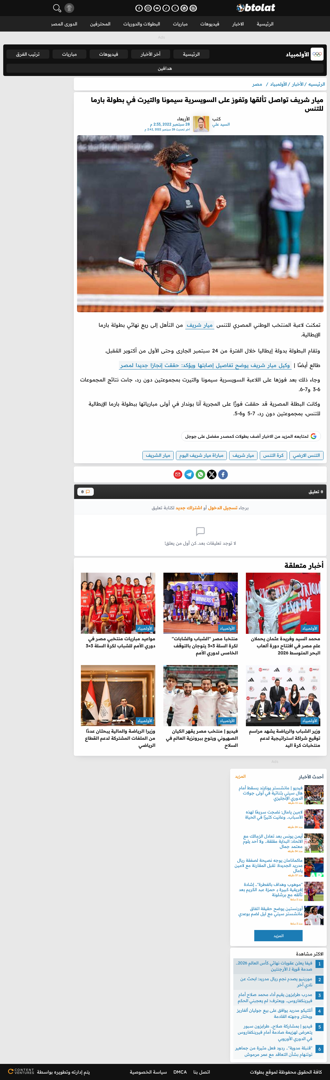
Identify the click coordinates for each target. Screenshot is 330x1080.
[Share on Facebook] (223, 474)
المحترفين (100, 24)
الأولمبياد (309, 628)
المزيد (240, 776)
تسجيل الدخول (223, 507)
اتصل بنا (201, 1072)
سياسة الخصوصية (148, 1072)
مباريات (180, 24)
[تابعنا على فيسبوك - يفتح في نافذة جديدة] (139, 8)
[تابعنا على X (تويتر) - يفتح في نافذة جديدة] (175, 8)
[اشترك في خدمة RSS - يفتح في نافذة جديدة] (193, 8)
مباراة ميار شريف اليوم (201, 455)
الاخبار (238, 24)
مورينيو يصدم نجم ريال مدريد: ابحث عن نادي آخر (276, 982)
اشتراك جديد (189, 507)
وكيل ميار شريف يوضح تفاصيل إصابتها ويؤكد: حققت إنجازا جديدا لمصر (205, 365)
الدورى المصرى (62, 24)
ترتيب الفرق (28, 54)
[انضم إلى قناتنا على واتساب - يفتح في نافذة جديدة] (184, 8)
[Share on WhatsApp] (200, 474)
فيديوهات (209, 24)
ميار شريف (200, 325)
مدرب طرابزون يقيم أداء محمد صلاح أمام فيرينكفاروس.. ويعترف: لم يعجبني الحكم (275, 997)
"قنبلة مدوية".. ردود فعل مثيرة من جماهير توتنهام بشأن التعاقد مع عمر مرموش (273, 1051)
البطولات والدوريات (141, 24)
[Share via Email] (178, 474)
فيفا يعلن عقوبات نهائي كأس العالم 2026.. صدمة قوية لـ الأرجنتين (274, 966)
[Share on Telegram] (189, 474)
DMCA (180, 1072)
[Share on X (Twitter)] (212, 474)
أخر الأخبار (150, 54)
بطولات (257, 1072)
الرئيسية (265, 24)
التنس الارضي (306, 455)
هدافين (165, 68)
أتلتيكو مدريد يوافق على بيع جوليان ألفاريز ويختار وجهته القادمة (274, 1013)
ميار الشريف (158, 455)
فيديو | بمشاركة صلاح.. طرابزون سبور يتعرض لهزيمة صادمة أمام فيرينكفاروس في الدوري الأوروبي (275, 1032)
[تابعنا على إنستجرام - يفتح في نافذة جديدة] (148, 8)
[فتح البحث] (57, 8)
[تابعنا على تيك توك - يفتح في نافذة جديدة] (166, 8)
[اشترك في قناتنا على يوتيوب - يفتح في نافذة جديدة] (157, 8)
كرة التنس (273, 455)
